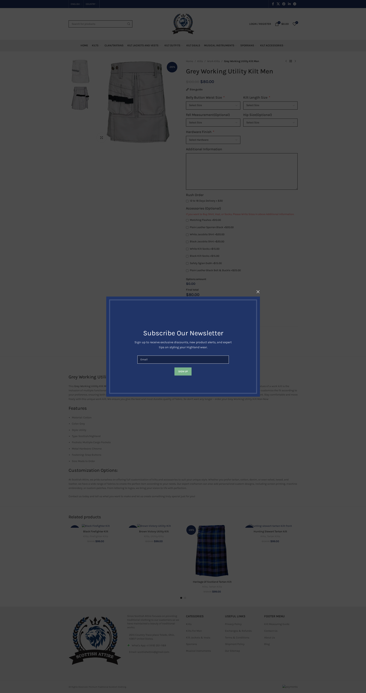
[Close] (258, 292)
